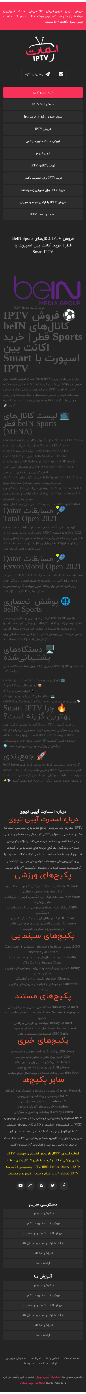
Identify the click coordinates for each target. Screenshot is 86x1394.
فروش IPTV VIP (43, 104)
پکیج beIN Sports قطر (34, 384)
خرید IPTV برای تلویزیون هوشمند (43, 190)
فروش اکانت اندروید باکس (43, 141)
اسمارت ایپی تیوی (32, 1383)
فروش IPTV (43, 129)
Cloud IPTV (38, 735)
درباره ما (29, 1364)
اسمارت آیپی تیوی (48, 1377)
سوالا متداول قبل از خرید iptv (43, 117)
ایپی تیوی (43, 153)
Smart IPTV (43, 379)
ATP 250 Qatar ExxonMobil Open (48, 575)
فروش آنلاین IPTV (43, 166)
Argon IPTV (66, 735)
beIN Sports (58, 618)
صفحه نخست (72, 1358)
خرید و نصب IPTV (42, 214)
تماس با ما (52, 1358)
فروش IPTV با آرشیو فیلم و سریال (43, 202)
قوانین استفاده (48, 1364)
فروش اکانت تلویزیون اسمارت (43, 1233)
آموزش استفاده (43, 1253)
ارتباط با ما (43, 1263)
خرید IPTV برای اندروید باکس (43, 178)
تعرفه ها (36, 1358)
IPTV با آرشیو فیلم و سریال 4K (43, 1243)
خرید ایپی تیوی (43, 92)
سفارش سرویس (43, 1213)
